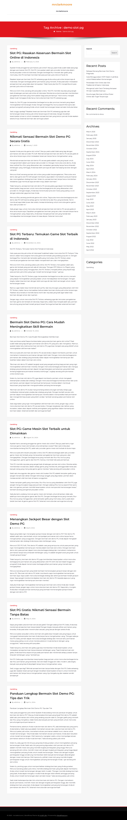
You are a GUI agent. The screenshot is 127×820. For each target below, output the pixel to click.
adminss (17, 62)
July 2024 (89, 159)
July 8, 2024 (30, 528)
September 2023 (92, 192)
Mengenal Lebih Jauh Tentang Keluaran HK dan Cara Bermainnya (101, 89)
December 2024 (92, 142)
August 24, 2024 (32, 437)
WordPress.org (62, 815)
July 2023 (89, 199)
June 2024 (90, 162)
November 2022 (92, 226)
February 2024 (91, 176)
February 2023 (91, 216)
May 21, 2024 (31, 619)
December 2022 (92, 223)
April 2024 (90, 169)
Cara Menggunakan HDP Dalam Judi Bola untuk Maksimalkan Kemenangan (102, 78)
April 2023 (90, 209)
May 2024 (90, 165)
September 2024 (92, 152)
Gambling (13, 49)
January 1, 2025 (31, 145)
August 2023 (91, 196)
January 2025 (91, 138)
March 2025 (90, 132)
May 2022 (90, 247)
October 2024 (91, 149)
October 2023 (91, 189)
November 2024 (92, 145)
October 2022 (91, 230)
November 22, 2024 (33, 243)
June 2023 (90, 203)
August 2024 (91, 155)
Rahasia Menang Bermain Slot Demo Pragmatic (100, 72)
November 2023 (92, 186)
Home (58, 31)
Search (89, 49)
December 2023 (92, 182)
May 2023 (90, 206)
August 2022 (91, 236)
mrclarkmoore (62, 4)
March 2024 (90, 172)
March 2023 (90, 213)
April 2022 (90, 250)
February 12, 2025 (32, 62)
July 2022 (89, 240)
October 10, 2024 (32, 331)
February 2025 (91, 135)
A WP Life (43, 815)
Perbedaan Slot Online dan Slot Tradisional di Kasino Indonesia (98, 84)
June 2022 (90, 243)
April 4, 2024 (30, 702)
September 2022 (92, 233)
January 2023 (91, 220)
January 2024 (91, 179)
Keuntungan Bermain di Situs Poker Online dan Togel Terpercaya (99, 95)
